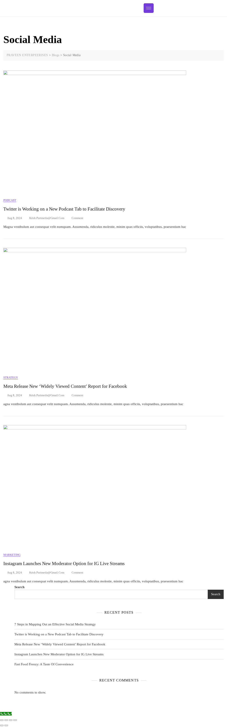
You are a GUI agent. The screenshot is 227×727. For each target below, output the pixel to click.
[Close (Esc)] (2, 720)
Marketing (11, 554)
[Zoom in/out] (15, 720)
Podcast (9, 200)
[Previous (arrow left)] (2, 725)
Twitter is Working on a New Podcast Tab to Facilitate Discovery (64, 209)
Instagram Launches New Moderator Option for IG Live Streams (64, 563)
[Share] (6, 720)
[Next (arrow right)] (6, 725)
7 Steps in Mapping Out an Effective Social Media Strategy (55, 624)
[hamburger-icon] (149, 8)
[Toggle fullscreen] (10, 720)
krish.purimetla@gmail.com (46, 218)
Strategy (10, 377)
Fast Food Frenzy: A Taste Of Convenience (44, 664)
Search (19, 587)
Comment (77, 218)
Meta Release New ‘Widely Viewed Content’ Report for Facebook (65, 386)
